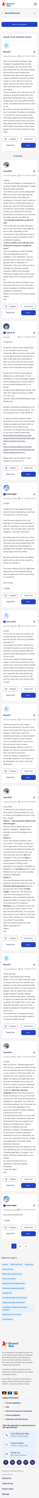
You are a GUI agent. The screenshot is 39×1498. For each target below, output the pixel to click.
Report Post (10, 145)
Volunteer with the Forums (17, 1419)
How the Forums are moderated (19, 1411)
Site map (5, 1494)
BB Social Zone (16, 1264)
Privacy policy (8, 1489)
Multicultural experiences (12, 1274)
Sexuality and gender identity (13, 1288)
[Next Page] (26, 1246)
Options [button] (35, 13)
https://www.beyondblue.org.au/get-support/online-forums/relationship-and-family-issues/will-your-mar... (19, 438)
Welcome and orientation (11, 1314)
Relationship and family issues (13, 1283)
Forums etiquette (13, 1415)
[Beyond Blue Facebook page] (5, 1463)
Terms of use (7, 1483)
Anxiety (5, 1264)
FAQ (7, 1407)
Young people (7, 1319)
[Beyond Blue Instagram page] (19, 1463)
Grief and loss (7, 1269)
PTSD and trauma (8, 1279)
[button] (6, 139)
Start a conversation (19, 24)
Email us (15, 1452)
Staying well (7, 1293)
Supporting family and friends (13, 1302)
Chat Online (17, 1443)
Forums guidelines (13, 1403)
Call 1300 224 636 (20, 1433)
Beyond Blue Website (10, 1344)
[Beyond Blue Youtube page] (12, 1463)
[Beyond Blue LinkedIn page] (32, 1463)
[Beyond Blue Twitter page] (25, 1463)
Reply (28, 145)
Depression (29, 1264)
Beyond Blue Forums (8, 4)
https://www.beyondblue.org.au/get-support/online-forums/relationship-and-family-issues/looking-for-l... (19, 449)
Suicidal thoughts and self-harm (14, 1298)
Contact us (6, 1478)
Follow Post (28, 139)
